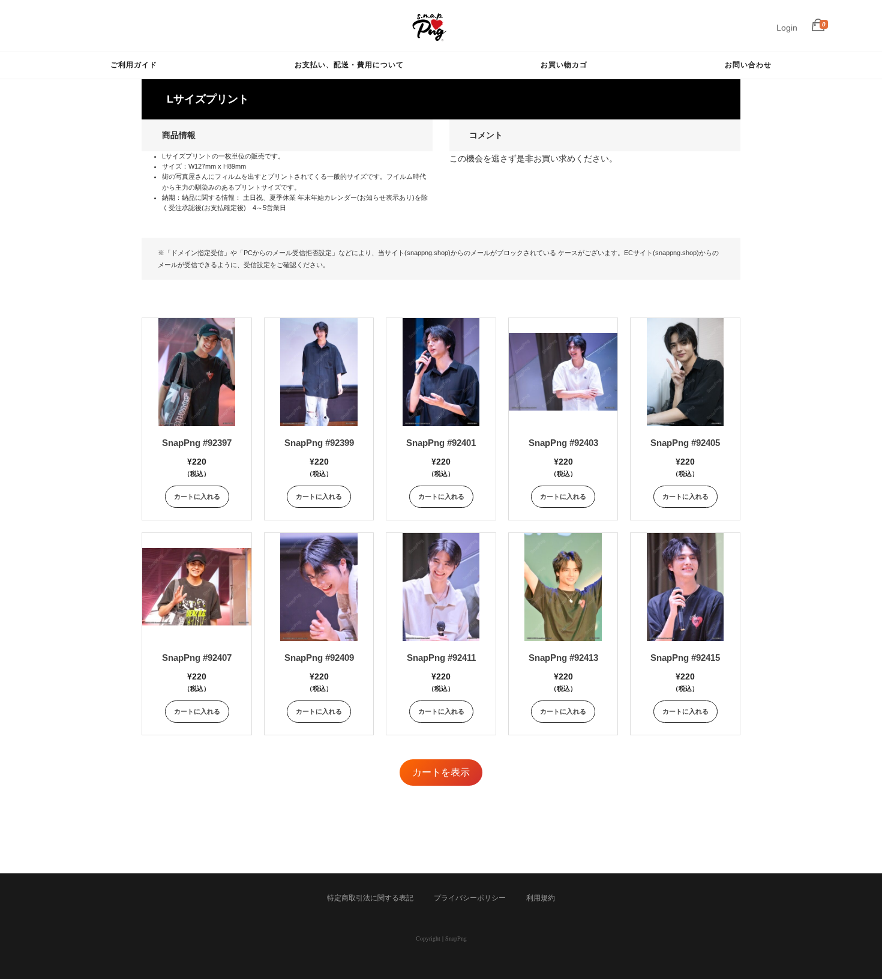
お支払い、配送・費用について (349, 64)
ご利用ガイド (133, 64)
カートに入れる (197, 496)
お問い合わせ (748, 64)
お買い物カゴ (564, 64)
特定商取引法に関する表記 (370, 898)
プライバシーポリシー (470, 898)
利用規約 (540, 898)
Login (786, 27)
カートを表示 (441, 772)
